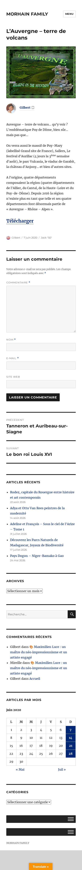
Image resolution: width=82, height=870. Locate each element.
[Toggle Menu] (71, 819)
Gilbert (25, 107)
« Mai (20, 769)
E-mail (12, 358)
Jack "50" (46, 237)
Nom (11, 339)
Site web (13, 376)
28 (70, 753)
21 (70, 746)
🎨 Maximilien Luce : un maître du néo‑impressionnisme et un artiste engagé (38, 652)
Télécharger (20, 221)
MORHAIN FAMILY (27, 14)
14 (70, 738)
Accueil (34, 679)
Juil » (62, 769)
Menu (69, 13)
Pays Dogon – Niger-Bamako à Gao (37, 556)
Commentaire (18, 282)
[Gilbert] (14, 108)
